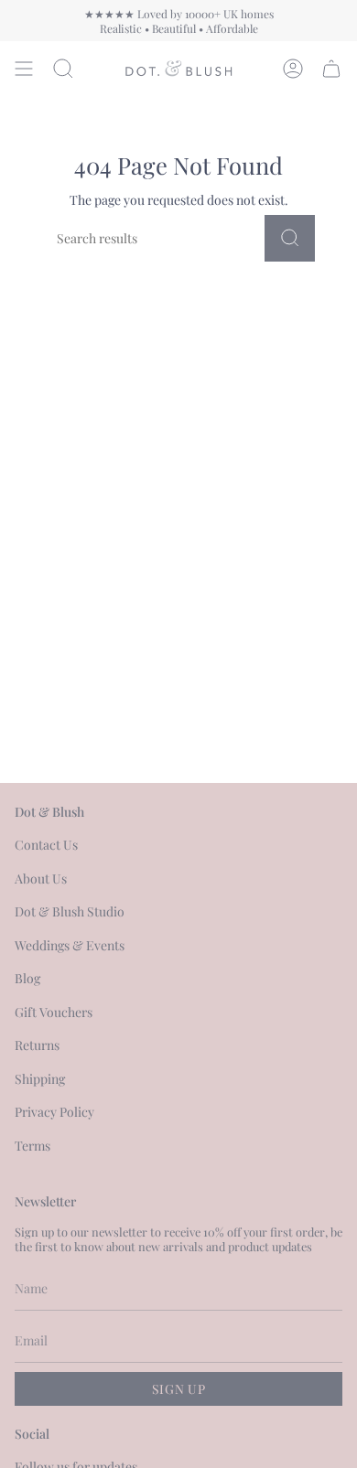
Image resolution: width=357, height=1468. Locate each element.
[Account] (293, 68)
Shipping (40, 1079)
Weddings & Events (69, 945)
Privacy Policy (54, 1111)
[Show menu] (24, 68)
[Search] (290, 238)
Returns (37, 1045)
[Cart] (331, 68)
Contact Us (46, 844)
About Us (41, 878)
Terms (32, 1145)
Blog (27, 978)
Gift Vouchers (53, 1012)
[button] (63, 68)
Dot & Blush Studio (69, 911)
